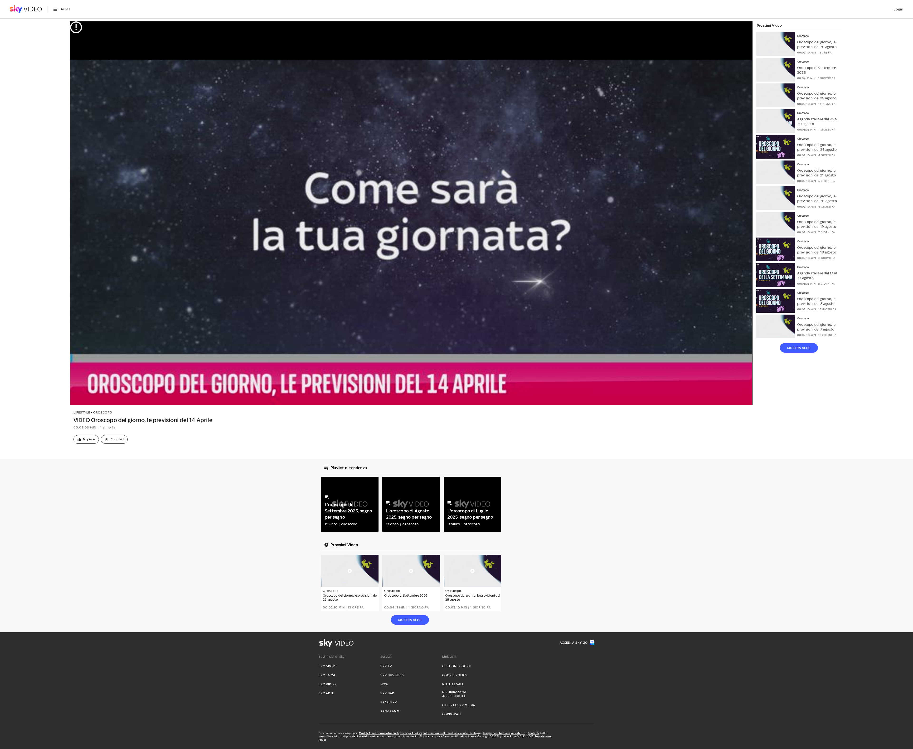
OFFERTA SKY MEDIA (458, 705)
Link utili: (449, 656)
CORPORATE (452, 714)
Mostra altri (799, 348)
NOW (384, 684)
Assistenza (518, 733)
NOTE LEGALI (452, 684)
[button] (86, 439)
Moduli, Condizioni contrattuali (379, 733)
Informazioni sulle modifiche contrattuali (449, 733)
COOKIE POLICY (454, 675)
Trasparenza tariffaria (496, 733)
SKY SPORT (328, 666)
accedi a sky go (574, 642)
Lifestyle (81, 412)
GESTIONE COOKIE (457, 666)
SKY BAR (387, 693)
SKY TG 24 (327, 675)
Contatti (533, 733)
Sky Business (392, 675)
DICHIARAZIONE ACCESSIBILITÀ (454, 694)
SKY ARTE (326, 693)
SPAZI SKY (388, 702)
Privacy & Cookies (411, 733)
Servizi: (386, 656)
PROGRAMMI (390, 711)
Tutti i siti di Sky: (332, 656)
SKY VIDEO (327, 684)
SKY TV (386, 666)
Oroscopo (102, 412)
